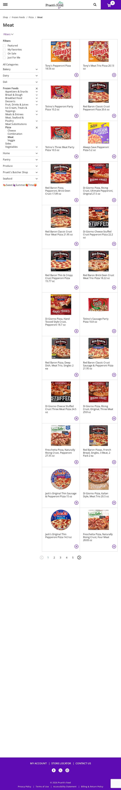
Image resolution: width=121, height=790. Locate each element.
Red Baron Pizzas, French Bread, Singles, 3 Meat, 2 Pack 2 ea (97, 452)
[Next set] (79, 557)
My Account (38, 763)
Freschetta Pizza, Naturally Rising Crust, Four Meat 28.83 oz (98, 537)
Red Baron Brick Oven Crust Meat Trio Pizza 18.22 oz (98, 277)
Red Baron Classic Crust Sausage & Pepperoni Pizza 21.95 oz (98, 365)
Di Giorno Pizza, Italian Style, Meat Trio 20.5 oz (96, 495)
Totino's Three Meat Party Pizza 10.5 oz (59, 148)
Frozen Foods (18, 17)
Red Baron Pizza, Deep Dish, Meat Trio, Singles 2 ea (59, 365)
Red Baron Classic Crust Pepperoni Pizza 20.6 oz (96, 108)
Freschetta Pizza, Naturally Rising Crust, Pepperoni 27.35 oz (60, 452)
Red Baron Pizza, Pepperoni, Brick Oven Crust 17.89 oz (57, 190)
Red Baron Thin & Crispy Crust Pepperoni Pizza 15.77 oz (59, 278)
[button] (36, 69)
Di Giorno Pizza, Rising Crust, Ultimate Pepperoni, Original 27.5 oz (98, 190)
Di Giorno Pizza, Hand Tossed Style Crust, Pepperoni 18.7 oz (57, 321)
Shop (5, 17)
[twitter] (60, 771)
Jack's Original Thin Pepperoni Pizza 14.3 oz (58, 536)
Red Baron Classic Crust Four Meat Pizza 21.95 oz (59, 233)
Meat (39, 17)
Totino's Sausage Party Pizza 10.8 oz (95, 320)
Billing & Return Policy (92, 786)
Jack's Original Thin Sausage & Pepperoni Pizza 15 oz (60, 495)
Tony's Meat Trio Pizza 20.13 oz (98, 67)
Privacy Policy (24, 786)
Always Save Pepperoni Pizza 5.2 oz (96, 148)
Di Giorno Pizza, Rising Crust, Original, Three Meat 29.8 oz (98, 409)
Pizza (31, 17)
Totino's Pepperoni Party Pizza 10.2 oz (59, 108)
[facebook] (54, 771)
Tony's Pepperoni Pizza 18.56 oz (58, 67)
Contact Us (83, 763)
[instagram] (67, 771)
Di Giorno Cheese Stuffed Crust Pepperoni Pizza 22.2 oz (98, 234)
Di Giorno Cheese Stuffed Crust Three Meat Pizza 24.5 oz (60, 409)
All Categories (10, 64)
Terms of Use (42, 786)
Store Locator (61, 763)
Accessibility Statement (64, 786)
